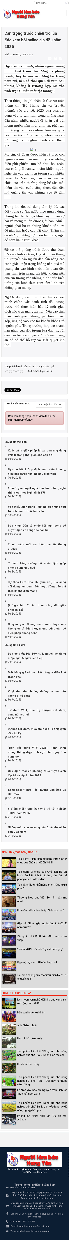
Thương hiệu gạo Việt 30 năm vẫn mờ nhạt (42, 899)
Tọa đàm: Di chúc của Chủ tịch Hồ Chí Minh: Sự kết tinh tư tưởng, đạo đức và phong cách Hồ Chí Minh (42, 875)
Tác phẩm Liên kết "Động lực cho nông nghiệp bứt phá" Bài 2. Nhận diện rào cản (42, 1053)
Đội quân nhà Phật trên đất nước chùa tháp (42, 938)
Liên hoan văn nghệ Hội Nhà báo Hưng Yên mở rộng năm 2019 (42, 1001)
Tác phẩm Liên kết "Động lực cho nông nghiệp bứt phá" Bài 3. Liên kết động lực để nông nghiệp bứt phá (42, 1106)
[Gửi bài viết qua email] (50, 58)
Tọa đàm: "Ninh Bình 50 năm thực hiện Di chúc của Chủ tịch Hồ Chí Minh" (42, 860)
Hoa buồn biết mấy (28, 1064)
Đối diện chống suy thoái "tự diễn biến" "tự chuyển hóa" (42, 977)
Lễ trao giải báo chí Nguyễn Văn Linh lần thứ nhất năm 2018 (42, 1092)
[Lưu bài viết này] (61, 58)
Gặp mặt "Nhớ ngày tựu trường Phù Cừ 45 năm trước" (42, 925)
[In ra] (56, 58)
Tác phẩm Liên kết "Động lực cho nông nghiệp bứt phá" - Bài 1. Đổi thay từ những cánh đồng (42, 1081)
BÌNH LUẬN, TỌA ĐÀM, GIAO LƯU (20, 852)
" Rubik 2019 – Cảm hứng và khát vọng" (40, 949)
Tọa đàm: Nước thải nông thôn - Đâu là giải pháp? (42, 886)
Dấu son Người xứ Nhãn (31, 1012)
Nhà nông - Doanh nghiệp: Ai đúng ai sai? (40, 910)
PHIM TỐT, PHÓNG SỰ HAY (16, 993)
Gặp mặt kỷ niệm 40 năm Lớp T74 (37, 962)
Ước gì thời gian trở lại (30, 1038)
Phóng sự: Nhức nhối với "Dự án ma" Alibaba (42, 1117)
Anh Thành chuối (27, 1025)
